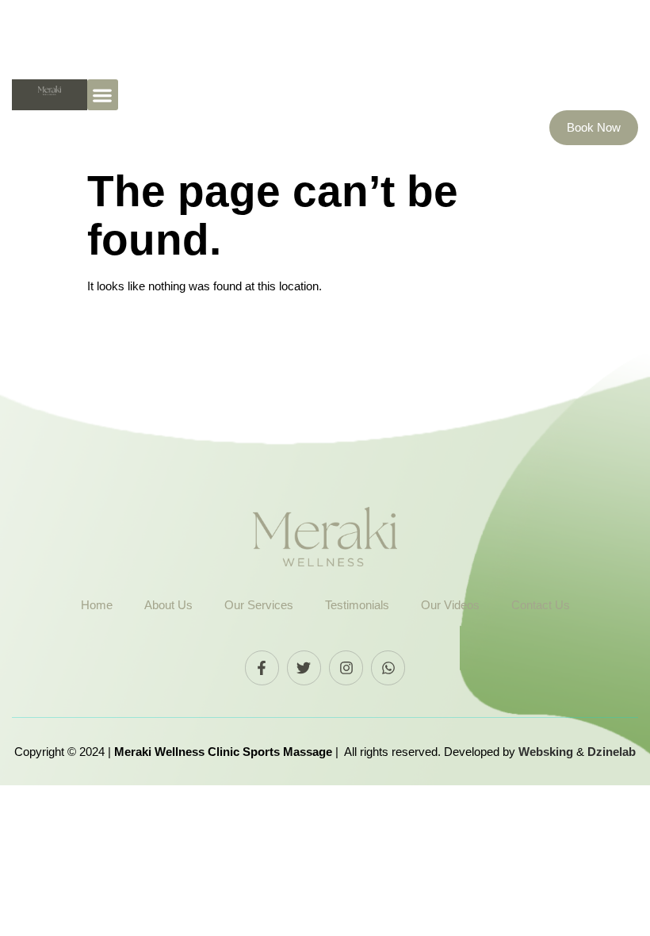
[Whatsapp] (388, 667)
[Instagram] (346, 667)
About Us (168, 605)
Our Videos (450, 605)
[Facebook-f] (262, 667)
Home (97, 605)
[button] (102, 94)
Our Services (258, 605)
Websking (547, 751)
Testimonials (357, 605)
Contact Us (540, 605)
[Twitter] (304, 667)
